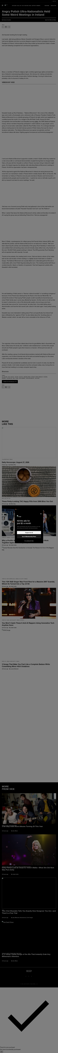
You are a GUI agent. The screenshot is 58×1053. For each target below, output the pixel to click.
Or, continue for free (29, 541)
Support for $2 (29, 532)
